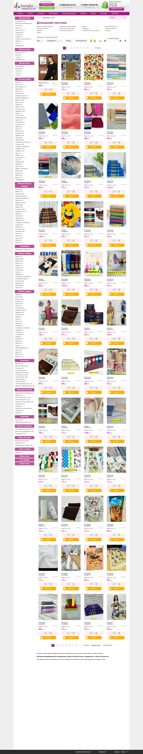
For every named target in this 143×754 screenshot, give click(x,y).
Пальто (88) (18, 137)
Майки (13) (18, 317)
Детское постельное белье (45, 26)
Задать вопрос (46, 4)
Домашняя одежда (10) (22, 198)
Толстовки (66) (19, 281)
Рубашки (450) (19, 140)
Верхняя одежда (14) (21, 95)
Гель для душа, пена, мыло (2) (24, 429)
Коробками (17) (19, 45)
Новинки (41, 13)
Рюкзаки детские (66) (21, 375)
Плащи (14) (18, 177)
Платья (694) (19, 216)
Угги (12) (18, 75)
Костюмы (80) (19, 270)
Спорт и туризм (24, 449)
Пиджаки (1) (19, 323)
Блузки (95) (18, 189)
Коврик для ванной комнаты (68, 26)
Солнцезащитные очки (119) (23, 383)
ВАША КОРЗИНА (115, 2)
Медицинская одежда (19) (23, 249)
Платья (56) (18, 321)
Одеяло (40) (19, 395)
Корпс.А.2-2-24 (65, 87)
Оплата (93, 13)
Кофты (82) (18, 306)
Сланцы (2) (18, 71)
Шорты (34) (18, 287)
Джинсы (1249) (19, 100)
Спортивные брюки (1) (22, 278)
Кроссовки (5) (19, 68)
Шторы (39, 32)
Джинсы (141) (19, 356)
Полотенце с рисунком (66, 30)
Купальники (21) (20, 122)
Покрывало (85, 28)
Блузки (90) (18, 297)
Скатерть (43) (19, 410)
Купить (48, 94)
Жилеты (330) (19, 102)
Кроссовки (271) (20, 30)
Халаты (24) (18, 166)
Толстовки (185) (20, 229)
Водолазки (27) (19, 259)
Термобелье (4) (19, 151)
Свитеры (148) (19, 144)
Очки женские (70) (20, 370)
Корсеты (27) (19, 120)
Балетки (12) (19, 25)
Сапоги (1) (18, 73)
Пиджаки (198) (19, 135)
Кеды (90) (18, 55)
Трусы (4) (18, 153)
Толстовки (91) (19, 334)
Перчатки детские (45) (22, 372)
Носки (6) (18, 319)
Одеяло (84, 26)
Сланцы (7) (18, 57)
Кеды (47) (18, 28)
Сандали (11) (19, 37)
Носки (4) (18, 272)
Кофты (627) (19, 104)
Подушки (39, 30)
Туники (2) (18, 336)
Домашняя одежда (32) (22, 98)
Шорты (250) (19, 171)
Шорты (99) (18, 236)
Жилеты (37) (19, 354)
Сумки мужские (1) (20, 379)
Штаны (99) (18, 350)
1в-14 (53, 83)
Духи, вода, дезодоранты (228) (24, 431)
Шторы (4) (18, 413)
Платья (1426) (19, 131)
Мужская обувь (24, 49)
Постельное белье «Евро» (67, 28)
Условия (83, 13)
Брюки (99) (18, 294)
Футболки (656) (19, 231)
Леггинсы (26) (19, 314)
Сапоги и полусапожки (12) (23, 39)
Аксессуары (24, 360)
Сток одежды (25, 460)
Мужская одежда (24, 253)
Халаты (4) (18, 233)
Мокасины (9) (19, 32)
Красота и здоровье (24, 426)
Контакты (115, 13)
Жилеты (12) (19, 263)
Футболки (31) (19, 339)
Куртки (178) (19, 268)
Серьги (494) (19, 420)
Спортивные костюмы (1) (22, 222)
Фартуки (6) (18, 341)
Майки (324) (19, 126)
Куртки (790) (19, 207)
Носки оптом (24, 463)
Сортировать (51, 41)
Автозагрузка (107, 645)
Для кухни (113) (20, 443)
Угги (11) (18, 43)
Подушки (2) (19, 406)
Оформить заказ (116, 9)
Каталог (30, 13)
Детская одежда (25, 291)
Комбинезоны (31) (20, 310)
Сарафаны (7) (19, 330)
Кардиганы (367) (20, 111)
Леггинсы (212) (19, 124)
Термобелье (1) (19, 283)
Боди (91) (18, 82)
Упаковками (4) (19, 180)
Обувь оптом (24, 456)
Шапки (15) (18, 343)
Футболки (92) (19, 285)
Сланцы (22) (19, 34)
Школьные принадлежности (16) (25, 386)
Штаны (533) (19, 173)
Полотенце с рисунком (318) (23, 408)
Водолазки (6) (19, 299)
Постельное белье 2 (43, 28)
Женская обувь (24, 18)
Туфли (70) (18, 41)
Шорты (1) (18, 345)
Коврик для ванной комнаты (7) (24, 393)
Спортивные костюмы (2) (22, 328)
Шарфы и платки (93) (21, 168)
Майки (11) (18, 213)
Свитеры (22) (19, 332)
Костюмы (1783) (20, 209)
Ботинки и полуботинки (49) (23, 23)
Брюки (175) (19, 191)
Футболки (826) (19, 162)
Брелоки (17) (19, 363)
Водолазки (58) (19, 93)
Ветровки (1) (19, 301)
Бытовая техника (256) (22, 440)
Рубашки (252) (19, 220)
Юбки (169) (18, 175)
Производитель (81, 41)
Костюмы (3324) (20, 109)
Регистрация (48, 1)
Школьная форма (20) (21, 348)
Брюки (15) (18, 256)
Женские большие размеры (24, 185)
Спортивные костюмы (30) (23, 276)
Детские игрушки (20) (21, 366)
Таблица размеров (69, 13)
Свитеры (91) (19, 225)
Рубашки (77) (19, 325)
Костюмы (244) (19, 308)
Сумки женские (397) (21, 377)
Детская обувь (24, 63)
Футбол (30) (18, 452)
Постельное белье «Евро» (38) (24, 402)
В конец (97, 48)
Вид (38, 41)
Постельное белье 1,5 (111, 26)
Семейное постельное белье (91, 30)
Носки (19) (18, 129)
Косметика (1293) (20, 433)
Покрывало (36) (20, 404)
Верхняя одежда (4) (21, 196)
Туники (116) (19, 227)
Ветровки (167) (19, 133)
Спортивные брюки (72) (22, 146)
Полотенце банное (110, 28)
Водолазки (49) (19, 194)
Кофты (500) (19, 205)
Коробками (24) (19, 59)
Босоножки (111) (20, 21)
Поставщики (53, 13)
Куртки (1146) (19, 106)
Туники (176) (19, 155)
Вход (41, 1)
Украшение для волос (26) (23, 422)
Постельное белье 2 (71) (22, 399)
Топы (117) (18, 160)
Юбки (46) (18, 240)
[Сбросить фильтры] (125, 41)
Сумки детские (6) (20, 381)
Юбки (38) (18, 352)
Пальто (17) (18, 242)
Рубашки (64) (19, 274)
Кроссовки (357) (20, 53)
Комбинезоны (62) (20, 118)
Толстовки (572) (20, 157)
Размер (68, 41)
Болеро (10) (18, 91)
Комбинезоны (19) (20, 211)
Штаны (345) (19, 238)
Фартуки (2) (18, 164)
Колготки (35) (19, 115)
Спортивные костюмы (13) (23, 142)
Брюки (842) (19, 89)
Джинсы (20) (19, 261)
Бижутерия (25, 417)
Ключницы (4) (19, 368)
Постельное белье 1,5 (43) (23, 397)
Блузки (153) (19, 84)
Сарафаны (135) (20, 148)
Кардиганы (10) (19, 312)
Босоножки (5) (19, 66)
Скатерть (107, 30)
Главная (20, 13)
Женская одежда (24, 79)
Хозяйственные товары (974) (24, 445)
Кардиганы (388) (20, 202)
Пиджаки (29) (19, 218)
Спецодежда (24, 246)
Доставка (103, 13)
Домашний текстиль (24, 390)
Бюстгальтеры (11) (20, 87)
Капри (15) (18, 113)
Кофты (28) (18, 265)
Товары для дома (24, 437)
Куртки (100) (19, 303)
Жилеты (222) (19, 200)
